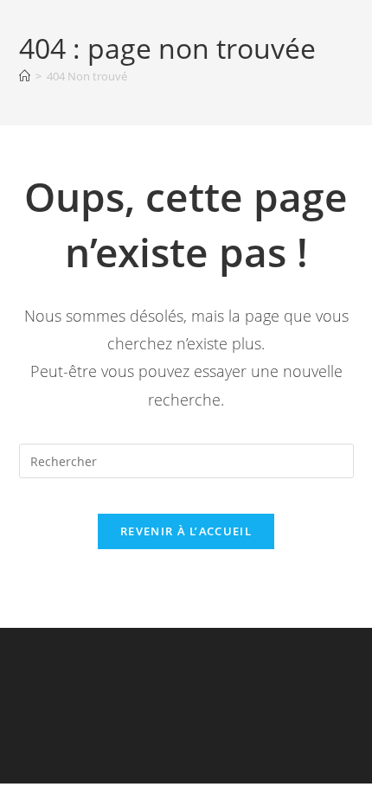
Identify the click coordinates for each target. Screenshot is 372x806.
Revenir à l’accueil (186, 531)
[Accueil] (24, 76)
